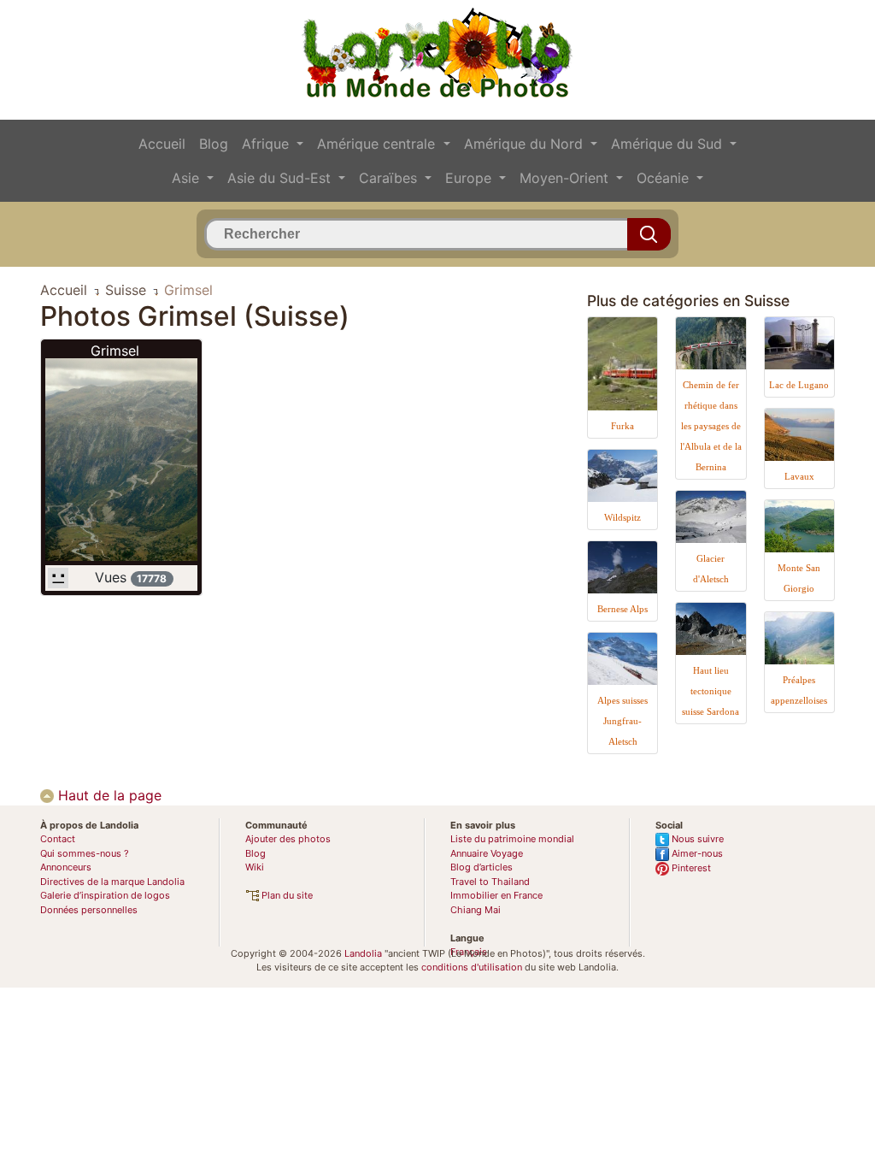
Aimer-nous (696, 853)
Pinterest (690, 868)
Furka (622, 426)
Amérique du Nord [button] (525, 143)
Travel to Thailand (490, 882)
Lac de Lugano (799, 385)
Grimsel (115, 350)
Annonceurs (65, 867)
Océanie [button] (665, 177)
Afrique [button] (267, 143)
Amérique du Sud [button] (668, 143)
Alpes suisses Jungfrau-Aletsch (622, 720)
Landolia (363, 953)
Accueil (161, 143)
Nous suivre (696, 839)
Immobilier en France (496, 895)
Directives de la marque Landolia (112, 882)
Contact (57, 839)
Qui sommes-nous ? (84, 853)
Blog (213, 143)
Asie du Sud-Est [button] (281, 177)
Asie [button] (187, 177)
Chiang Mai (475, 910)
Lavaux (799, 476)
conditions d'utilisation (471, 967)
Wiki (254, 867)
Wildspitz (622, 517)
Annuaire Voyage (486, 853)
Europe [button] (470, 177)
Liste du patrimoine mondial (512, 839)
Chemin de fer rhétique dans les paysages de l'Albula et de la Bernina (711, 426)
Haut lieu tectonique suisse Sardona (710, 691)
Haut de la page (107, 795)
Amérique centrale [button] (378, 143)
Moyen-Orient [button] (566, 177)
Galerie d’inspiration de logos (105, 895)
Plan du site (286, 895)
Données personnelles (89, 910)
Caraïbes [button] (390, 177)
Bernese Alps (622, 609)
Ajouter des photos (288, 839)
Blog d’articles (481, 867)
